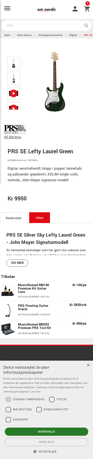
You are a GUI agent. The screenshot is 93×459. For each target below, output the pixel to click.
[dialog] (46, 410)
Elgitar (73, 35)
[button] (46, 451)
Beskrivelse (13, 218)
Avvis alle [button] (46, 442)
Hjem (7, 35)
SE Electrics (12, 137)
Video (39, 218)
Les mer (35, 391)
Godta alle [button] (46, 431)
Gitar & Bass (24, 35)
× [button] (88, 365)
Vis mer (17, 263)
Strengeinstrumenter (50, 35)
